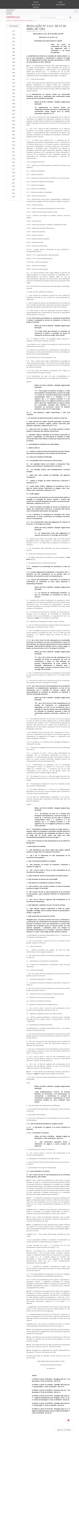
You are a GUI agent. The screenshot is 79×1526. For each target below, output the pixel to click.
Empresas (9, 20)
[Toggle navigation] (75, 11)
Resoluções (29, 20)
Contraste (36, 7)
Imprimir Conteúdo (64, 1430)
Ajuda (60, 2)
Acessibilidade (60, 4)
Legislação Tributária (19, 20)
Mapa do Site (36, 4)
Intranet (36, 2)
